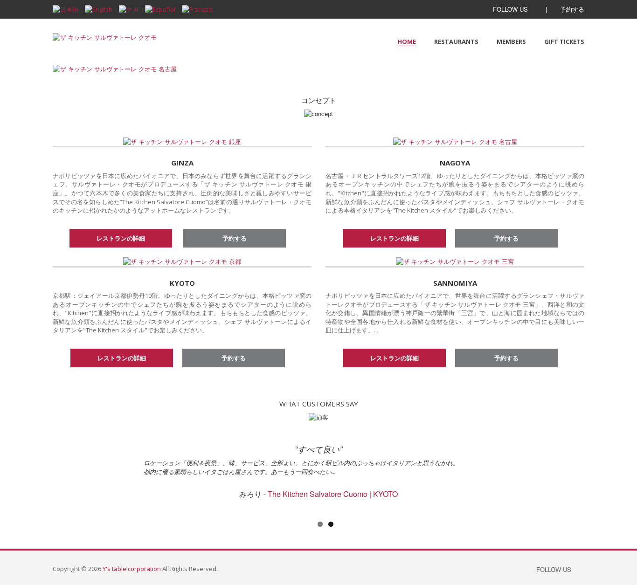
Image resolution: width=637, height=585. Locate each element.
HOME (406, 41)
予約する (571, 9)
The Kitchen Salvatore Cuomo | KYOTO (333, 494)
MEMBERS (511, 41)
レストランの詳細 (121, 238)
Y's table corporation (132, 568)
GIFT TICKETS (564, 41)
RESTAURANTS (456, 41)
